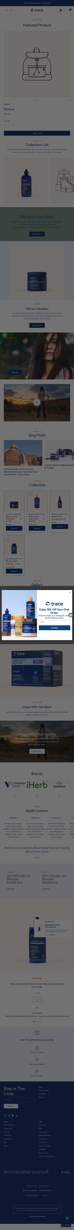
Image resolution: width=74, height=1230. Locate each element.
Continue (54, 628)
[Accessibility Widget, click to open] (71, 615)
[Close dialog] (69, 592)
